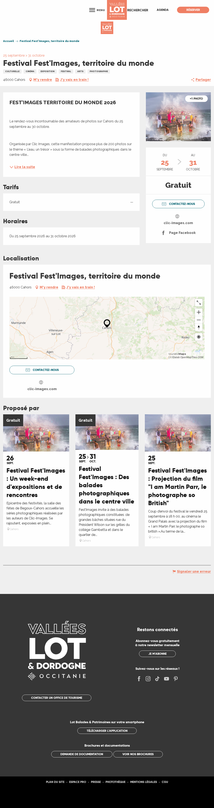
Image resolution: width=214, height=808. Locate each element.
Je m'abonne (157, 654)
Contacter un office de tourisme (56, 698)
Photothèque (115, 782)
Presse (96, 782)
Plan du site (55, 782)
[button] (137, 10)
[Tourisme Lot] (117, 10)
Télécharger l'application (107, 731)
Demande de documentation (81, 754)
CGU (165, 782)
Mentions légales (143, 782)
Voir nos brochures (138, 754)
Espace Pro (77, 782)
